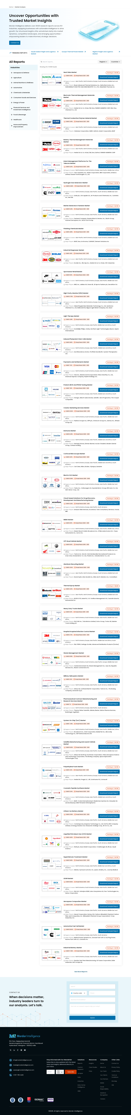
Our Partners (104, 1079)
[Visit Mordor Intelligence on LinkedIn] (14, 1050)
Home (11, 7)
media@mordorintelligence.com (23, 1065)
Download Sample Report (109, 77)
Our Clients (103, 1075)
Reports (80, 1063)
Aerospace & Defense (21, 73)
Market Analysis (20, 7)
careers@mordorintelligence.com (23, 1070)
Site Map (114, 1081)
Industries (81, 1081)
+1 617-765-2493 (18, 1075)
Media (102, 1083)
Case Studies (93, 1067)
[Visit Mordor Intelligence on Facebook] (17, 1050)
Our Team (103, 1071)
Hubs (79, 1077)
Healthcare (17, 120)
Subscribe (71, 1072)
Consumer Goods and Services (24, 98)
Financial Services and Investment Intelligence (21, 109)
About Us (103, 1067)
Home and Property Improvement (20, 126)
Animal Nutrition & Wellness (23, 83)
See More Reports (80, 972)
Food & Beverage (19, 115)
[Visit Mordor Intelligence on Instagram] (21, 1050)
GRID (79, 1091)
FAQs (90, 1071)
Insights (91, 1063)
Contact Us (15, 43)
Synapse (80, 1073)
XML (113, 1085)
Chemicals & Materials (21, 93)
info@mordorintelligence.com (22, 1060)
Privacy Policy (116, 1067)
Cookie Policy (116, 1071)
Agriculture (17, 78)
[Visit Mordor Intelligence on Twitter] (10, 1050)
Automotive (17, 88)
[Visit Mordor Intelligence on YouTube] (24, 1050)
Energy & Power (19, 103)
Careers (102, 1099)
